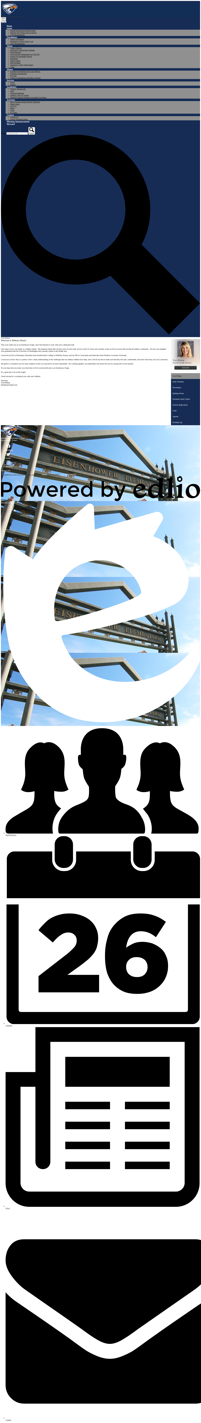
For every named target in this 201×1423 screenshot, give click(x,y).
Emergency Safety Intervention (21, 65)
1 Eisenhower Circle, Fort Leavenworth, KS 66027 (21, 475)
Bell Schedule (15, 63)
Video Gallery (15, 61)
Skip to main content (8, 2)
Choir (12, 110)
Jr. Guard (13, 113)
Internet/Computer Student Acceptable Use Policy (28, 98)
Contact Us (14, 117)
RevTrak (13, 76)
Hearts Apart (15, 104)
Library (13, 85)
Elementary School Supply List (21, 41)
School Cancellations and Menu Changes (25, 78)
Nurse (12, 82)
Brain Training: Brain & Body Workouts (25, 102)
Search (3, 133)
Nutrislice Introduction (18, 74)
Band (12, 108)
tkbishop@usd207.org (9, 385)
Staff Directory (15, 52)
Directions (14, 59)
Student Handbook (17, 93)
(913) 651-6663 (53, 475)
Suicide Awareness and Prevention (23, 31)
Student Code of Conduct (19, 95)
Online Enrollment (17, 39)
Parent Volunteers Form (19, 119)
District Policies (16, 48)
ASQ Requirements (17, 35)
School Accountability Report (21, 57)
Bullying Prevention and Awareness (23, 33)
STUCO (13, 106)
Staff (12, 91)
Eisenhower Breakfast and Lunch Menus (25, 72)
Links (12, 67)
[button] (9, 28)
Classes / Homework (17, 89)
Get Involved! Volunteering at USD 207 (25, 54)
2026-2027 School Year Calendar (22, 50)
